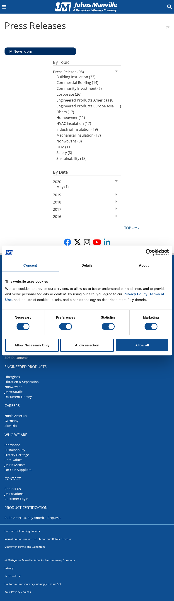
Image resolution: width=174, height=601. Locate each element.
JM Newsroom (15, 465)
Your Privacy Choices (18, 592)
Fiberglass (12, 377)
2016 (57, 216)
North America (16, 416)
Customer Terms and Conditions (25, 547)
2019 (57, 194)
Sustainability (15, 450)
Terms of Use (13, 576)
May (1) (62, 186)
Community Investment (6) (79, 88)
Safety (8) (64, 152)
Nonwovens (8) (69, 141)
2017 (57, 209)
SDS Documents (17, 357)
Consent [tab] (30, 265)
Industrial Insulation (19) (77, 129)
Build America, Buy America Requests (33, 518)
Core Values (13, 460)
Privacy (9, 568)
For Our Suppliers (18, 470)
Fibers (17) (65, 111)
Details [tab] (87, 265)
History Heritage (17, 455)
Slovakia (11, 426)
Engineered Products (26, 366)
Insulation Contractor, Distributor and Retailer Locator (38, 539)
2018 (57, 202)
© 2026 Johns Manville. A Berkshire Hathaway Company (40, 560)
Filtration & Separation (22, 382)
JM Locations (14, 494)
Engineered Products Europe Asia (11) (88, 106)
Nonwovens (13, 387)
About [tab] (144, 265)
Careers (12, 405)
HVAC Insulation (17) (73, 123)
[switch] (65, 326)
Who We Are (16, 434)
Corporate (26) (68, 94)
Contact (13, 478)
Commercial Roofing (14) (77, 82)
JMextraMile (14, 392)
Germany (11, 421)
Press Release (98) (68, 71)
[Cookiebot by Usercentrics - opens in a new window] (149, 252)
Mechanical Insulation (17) (78, 135)
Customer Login (16, 499)
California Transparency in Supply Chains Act (33, 584)
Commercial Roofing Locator (22, 531)
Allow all (142, 345)
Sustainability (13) (71, 158)
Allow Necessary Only (31, 345)
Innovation (13, 445)
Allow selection (87, 345)
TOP (127, 227)
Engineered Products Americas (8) (85, 100)
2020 (57, 181)
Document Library (18, 397)
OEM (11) (64, 146)
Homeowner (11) (70, 117)
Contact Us (13, 489)
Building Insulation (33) (75, 76)
